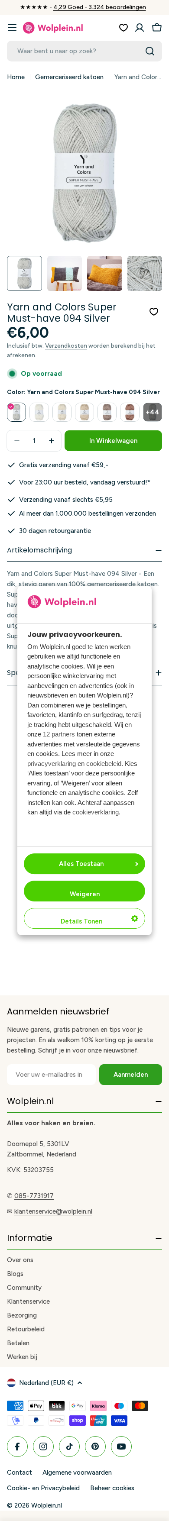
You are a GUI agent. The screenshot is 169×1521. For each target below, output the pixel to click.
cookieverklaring (95, 812)
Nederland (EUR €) (46, 1383)
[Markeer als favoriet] (154, 311)
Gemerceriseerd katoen (69, 77)
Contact (19, 1472)
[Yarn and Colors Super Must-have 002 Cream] (62, 412)
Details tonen (81, 921)
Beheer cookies (112, 1488)
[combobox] (84, 51)
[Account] (139, 28)
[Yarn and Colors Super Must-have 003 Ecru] (84, 412)
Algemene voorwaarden (77, 1472)
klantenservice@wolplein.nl (53, 1211)
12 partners (59, 734)
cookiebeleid (103, 763)
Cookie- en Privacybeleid (43, 1488)
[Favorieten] (123, 28)
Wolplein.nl (46, 1505)
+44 (152, 412)
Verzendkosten (66, 345)
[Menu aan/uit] (12, 28)
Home (16, 77)
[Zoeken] (150, 51)
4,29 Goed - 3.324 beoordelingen (99, 7)
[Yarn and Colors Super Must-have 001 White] (39, 412)
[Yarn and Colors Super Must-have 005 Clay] (107, 412)
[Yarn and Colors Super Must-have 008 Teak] (129, 412)
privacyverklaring (51, 763)
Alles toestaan (81, 864)
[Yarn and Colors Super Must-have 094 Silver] (16, 412)
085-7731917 (34, 1196)
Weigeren (85, 894)
